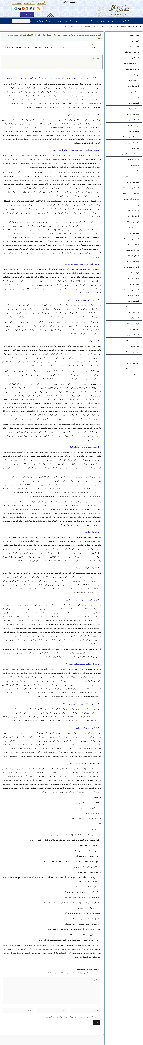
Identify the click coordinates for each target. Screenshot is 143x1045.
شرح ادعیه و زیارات (133, 75)
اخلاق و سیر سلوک (134, 80)
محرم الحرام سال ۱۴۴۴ (132, 363)
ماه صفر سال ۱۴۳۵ (133, 295)
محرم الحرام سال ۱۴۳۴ (132, 114)
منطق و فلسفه (135, 35)
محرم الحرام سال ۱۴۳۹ (132, 284)
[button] (4, 58)
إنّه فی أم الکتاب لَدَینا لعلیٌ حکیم (14, 403)
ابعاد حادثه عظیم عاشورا (132, 69)
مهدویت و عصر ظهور (133, 210)
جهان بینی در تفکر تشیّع (132, 52)
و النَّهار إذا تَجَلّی (63, 285)
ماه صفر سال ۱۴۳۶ (133, 318)
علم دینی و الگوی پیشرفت (131, 199)
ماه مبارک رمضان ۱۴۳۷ (132, 120)
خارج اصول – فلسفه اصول (131, 63)
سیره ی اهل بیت (134, 131)
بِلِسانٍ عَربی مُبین (69, 403)
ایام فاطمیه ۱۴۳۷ (134, 273)
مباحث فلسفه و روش (133, 205)
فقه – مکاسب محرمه (133, 250)
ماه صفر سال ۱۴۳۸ (133, 86)
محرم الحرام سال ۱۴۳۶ (132, 182)
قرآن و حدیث (111, 21)
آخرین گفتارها (135, 41)
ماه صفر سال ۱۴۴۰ (133, 216)
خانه (140, 26)
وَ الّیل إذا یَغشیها (55, 229)
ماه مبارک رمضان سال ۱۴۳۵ (131, 239)
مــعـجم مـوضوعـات (75, 21)
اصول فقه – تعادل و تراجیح (131, 193)
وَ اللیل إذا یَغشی (75, 277)
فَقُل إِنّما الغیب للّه (32, 411)
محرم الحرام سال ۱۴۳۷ (132, 233)
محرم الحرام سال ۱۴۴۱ (132, 329)
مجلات (138, 171)
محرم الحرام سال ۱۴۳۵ (132, 176)
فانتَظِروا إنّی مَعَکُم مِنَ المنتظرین (35, 415)
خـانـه (128, 21)
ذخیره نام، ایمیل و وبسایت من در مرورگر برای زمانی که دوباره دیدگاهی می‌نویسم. (69, 1017)
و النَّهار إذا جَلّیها (57, 222)
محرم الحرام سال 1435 (131, 26)
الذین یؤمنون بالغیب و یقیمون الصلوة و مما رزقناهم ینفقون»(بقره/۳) (29, 316)
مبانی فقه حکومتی (134, 108)
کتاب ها (137, 97)
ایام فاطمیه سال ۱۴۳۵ (133, 301)
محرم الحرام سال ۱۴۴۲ (132, 340)
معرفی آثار (136, 374)
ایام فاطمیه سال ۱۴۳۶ (133, 323)
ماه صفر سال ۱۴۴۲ (133, 278)
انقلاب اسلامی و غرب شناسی (130, 142)
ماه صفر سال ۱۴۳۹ (133, 159)
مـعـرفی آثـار (41, 21)
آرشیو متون (120, 21)
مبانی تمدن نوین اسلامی (132, 92)
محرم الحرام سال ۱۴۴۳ (132, 352)
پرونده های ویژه (62, 21)
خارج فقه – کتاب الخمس (132, 125)
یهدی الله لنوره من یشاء (44, 553)
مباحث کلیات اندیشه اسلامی (131, 154)
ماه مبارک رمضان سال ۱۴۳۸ (131, 290)
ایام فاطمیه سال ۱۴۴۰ (133, 244)
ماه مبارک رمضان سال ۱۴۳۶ (131, 267)
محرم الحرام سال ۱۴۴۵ (132, 369)
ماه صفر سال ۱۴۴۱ (133, 256)
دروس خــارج (100, 21)
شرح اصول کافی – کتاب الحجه (130, 137)
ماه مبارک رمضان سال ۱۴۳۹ (131, 312)
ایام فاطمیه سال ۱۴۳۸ (133, 103)
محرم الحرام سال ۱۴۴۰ (132, 306)
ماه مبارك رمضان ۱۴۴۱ (132, 58)
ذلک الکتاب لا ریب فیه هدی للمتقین (83, 313)
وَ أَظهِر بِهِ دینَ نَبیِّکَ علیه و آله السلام (88, 861)
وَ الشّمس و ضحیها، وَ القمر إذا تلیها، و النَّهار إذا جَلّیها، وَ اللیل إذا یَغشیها (28, 172)
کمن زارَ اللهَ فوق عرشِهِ (46, 677)
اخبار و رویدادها (135, 46)
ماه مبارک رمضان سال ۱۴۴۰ (131, 335)
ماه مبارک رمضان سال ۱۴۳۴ (131, 188)
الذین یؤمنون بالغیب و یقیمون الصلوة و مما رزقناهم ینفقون (81, 897)
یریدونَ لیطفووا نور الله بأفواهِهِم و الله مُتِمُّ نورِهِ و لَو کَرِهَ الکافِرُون (78, 929)
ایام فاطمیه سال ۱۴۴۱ (133, 222)
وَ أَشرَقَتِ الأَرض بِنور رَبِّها (56, 269)
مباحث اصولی (135, 148)
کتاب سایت (51, 21)
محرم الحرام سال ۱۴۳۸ (132, 261)
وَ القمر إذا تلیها (95, 222)
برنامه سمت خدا (134, 227)
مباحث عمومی (135, 346)
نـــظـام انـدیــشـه (88, 21)
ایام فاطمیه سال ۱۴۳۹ (133, 165)
